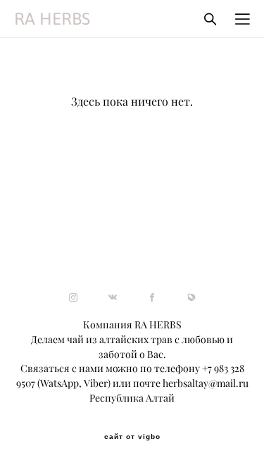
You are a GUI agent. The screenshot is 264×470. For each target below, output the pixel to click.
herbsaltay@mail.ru (206, 383)
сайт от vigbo (132, 436)
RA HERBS (52, 19)
